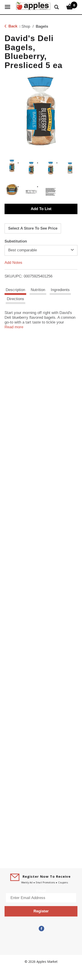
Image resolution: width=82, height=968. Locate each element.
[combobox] (41, 250)
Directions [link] (15, 299)
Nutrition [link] (38, 290)
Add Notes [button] (13, 262)
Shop (25, 26)
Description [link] (15, 290)
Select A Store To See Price (32, 228)
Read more (14, 327)
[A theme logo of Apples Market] (33, 5)
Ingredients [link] (60, 290)
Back (12, 26)
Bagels (42, 26)
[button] (12, 165)
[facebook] (41, 928)
